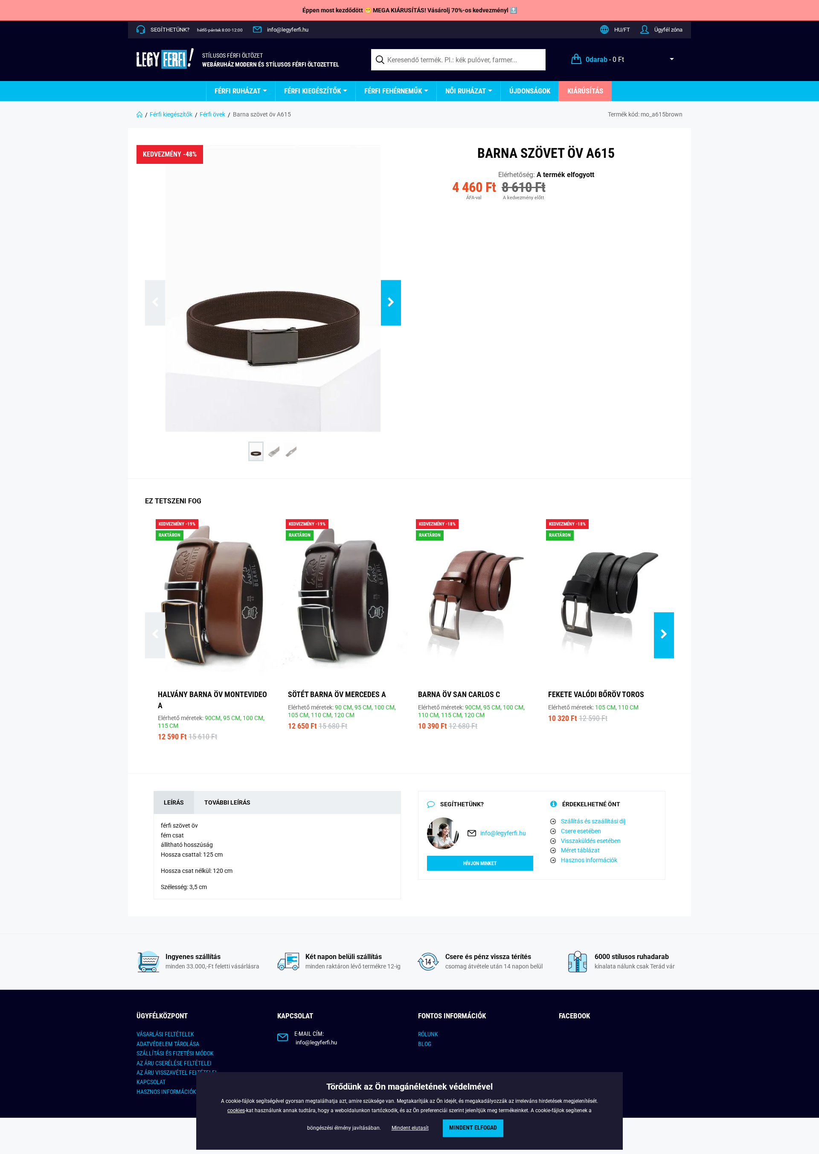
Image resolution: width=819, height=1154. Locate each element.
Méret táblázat (580, 850)
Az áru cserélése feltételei (174, 1063)
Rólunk (428, 1034)
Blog (424, 1044)
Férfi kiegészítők (312, 91)
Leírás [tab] (174, 802)
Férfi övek (212, 114)
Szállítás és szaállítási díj (593, 821)
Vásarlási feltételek (165, 1034)
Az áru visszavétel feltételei (176, 1072)
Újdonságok (529, 91)
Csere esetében (581, 831)
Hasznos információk (589, 860)
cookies (236, 1110)
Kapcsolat (151, 1081)
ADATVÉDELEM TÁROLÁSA (167, 1044)
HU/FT (622, 29)
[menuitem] (241, 91)
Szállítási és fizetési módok (175, 1053)
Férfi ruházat (238, 91)
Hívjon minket (480, 863)
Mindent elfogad (473, 1127)
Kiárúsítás (585, 91)
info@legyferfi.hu (287, 29)
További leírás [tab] (227, 802)
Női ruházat (465, 91)
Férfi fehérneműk (393, 91)
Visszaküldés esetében (591, 840)
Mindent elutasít (410, 1128)
